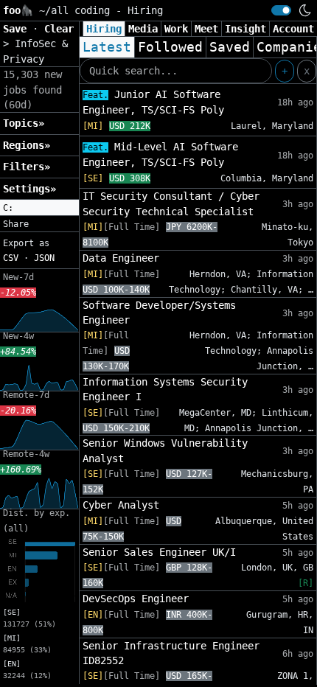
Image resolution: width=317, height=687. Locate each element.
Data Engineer (121, 258)
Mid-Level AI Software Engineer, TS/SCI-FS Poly (160, 154)
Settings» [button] (29, 189)
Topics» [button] (23, 123)
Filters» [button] (26, 166)
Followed (170, 47)
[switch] (281, 10)
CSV (10, 258)
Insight (245, 29)
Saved (229, 47)
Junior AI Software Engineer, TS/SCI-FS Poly (153, 102)
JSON (44, 258)
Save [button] (17, 29)
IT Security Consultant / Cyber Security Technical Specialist (171, 203)
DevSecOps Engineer (136, 598)
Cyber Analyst (121, 505)
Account (293, 29)
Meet (206, 29)
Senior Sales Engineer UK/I (159, 552)
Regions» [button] (26, 145)
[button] (39, 208)
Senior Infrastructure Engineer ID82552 (171, 653)
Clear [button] (59, 29)
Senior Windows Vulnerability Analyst (165, 450)
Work (176, 29)
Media (143, 29)
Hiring (104, 29)
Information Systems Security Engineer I (165, 389)
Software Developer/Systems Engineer (159, 312)
